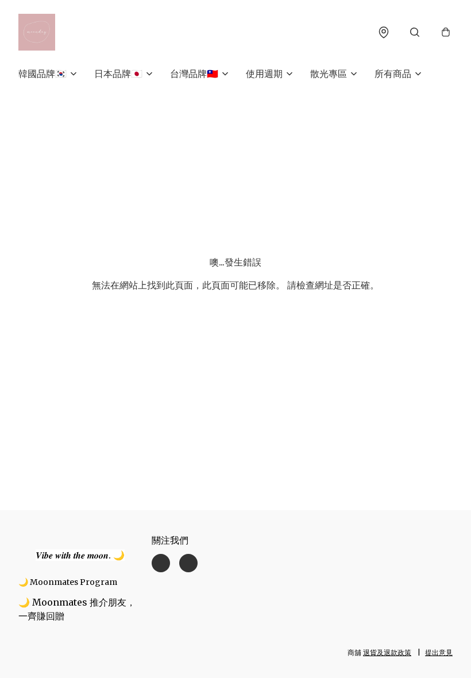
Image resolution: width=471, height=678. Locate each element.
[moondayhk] (36, 32)
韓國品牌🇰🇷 (42, 73)
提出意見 (439, 652)
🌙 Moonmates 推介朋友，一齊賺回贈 (77, 609)
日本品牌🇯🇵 (118, 73)
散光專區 (328, 73)
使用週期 (264, 73)
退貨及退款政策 (387, 652)
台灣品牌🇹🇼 (194, 73)
